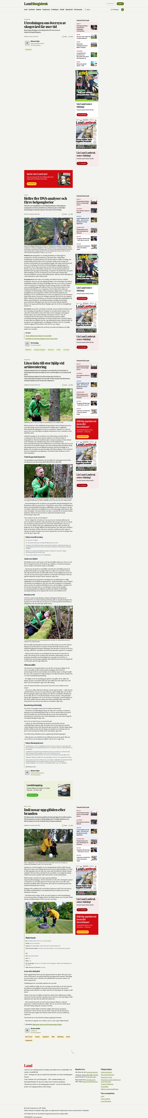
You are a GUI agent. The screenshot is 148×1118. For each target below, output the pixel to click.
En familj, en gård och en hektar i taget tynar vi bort (42, 339)
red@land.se (34, 1031)
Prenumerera (110, 4)
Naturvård (51, 350)
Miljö (53, 1037)
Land (25, 9)
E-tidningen (55, 9)
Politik (58, 350)
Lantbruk (32, 9)
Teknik (62, 9)
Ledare (26, 195)
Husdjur (37, 1037)
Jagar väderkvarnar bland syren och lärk (39, 336)
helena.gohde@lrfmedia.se (37, 43)
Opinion (38, 9)
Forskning (66, 350)
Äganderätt (69, 9)
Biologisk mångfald (39, 350)
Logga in (120, 4)
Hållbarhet (28, 350)
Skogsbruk (27, 19)
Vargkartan (46, 9)
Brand (68, 1037)
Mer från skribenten (36, 45)
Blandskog (60, 1037)
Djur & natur (27, 806)
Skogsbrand (28, 1040)
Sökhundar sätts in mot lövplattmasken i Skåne (47, 1024)
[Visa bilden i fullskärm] (71, 219)
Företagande (78, 9)
